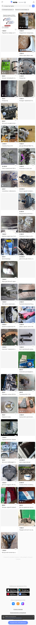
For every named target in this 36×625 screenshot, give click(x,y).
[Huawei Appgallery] (12, 594)
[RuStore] (24, 594)
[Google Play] (24, 590)
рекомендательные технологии (13, 618)
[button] (15, 30)
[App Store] (12, 590)
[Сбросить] (30, 6)
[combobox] (16, 6)
